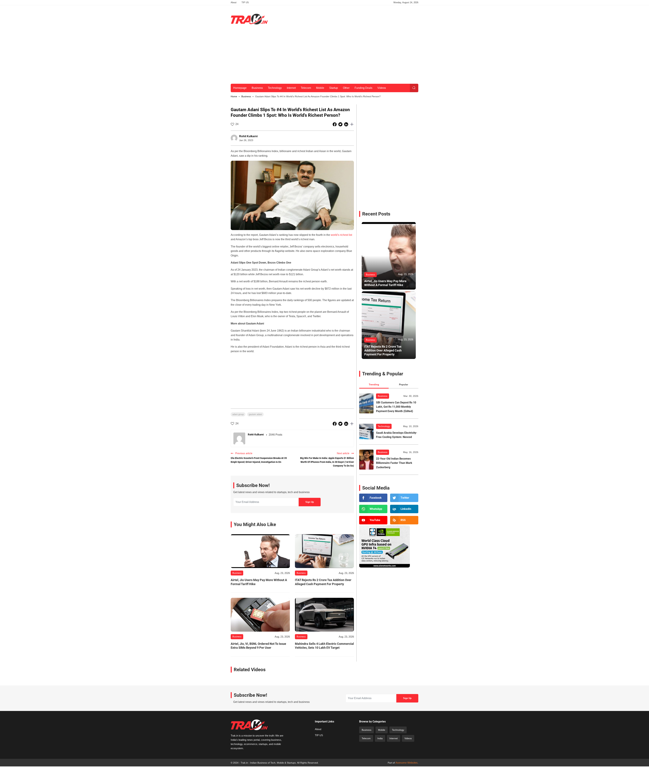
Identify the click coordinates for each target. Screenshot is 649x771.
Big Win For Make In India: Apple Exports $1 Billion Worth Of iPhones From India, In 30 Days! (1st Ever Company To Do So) (327, 462)
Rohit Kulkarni (248, 136)
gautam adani (255, 414)
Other (346, 87)
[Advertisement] (356, 18)
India (380, 738)
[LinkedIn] (404, 509)
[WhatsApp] (373, 509)
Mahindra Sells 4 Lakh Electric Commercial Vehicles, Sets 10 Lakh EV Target (324, 645)
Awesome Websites (406, 762)
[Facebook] (373, 498)
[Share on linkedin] (346, 124)
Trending (374, 384)
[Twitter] (404, 498)
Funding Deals (363, 87)
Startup (333, 87)
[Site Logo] (249, 19)
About (233, 2)
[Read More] (260, 551)
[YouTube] (373, 520)
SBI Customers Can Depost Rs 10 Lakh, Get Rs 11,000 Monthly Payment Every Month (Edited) (396, 407)
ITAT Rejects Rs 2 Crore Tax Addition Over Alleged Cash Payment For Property (323, 582)
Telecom (306, 87)
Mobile (320, 87)
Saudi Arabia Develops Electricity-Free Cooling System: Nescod (396, 435)
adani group (238, 414)
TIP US (245, 2)
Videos (381, 87)
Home (234, 96)
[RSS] (404, 520)
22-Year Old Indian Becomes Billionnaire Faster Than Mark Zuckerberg (394, 463)
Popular (403, 384)
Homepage (240, 87)
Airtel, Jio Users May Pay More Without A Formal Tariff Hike (259, 582)
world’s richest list (341, 234)
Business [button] (246, 96)
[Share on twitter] (340, 124)
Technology (275, 87)
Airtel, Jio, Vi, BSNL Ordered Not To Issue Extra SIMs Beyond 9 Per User (258, 645)
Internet (291, 87)
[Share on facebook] (335, 124)
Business (257, 87)
